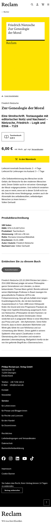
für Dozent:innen (9, 425)
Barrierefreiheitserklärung (13, 448)
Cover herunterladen (11, 96)
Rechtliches (7, 433)
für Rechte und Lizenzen (12, 416)
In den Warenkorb (27, 159)
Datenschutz (7, 443)
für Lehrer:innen (8, 406)
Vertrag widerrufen (12, 490)
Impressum (6, 469)
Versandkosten (37, 149)
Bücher (6, 12)
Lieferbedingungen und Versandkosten (19, 438)
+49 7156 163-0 (17, 382)
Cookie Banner (8, 474)
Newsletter (6, 395)
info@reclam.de (17, 385)
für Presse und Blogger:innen (14, 411)
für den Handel (8, 421)
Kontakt (5, 390)
